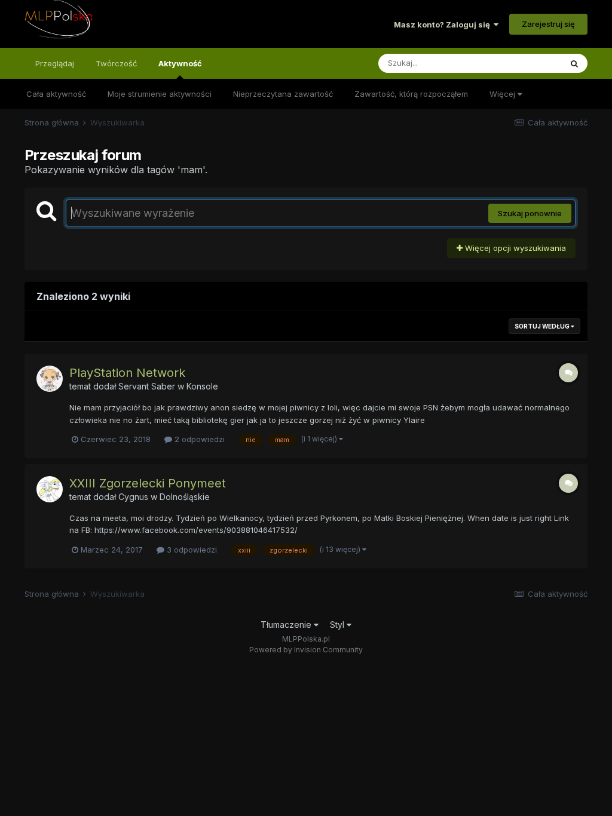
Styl (338, 624)
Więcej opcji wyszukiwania (514, 248)
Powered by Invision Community (306, 649)
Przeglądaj (54, 63)
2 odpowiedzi (198, 439)
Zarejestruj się (548, 24)
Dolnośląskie (185, 497)
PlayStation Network (127, 373)
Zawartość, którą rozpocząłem (411, 94)
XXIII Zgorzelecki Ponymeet (147, 483)
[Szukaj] (574, 63)
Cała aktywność (56, 94)
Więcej (503, 94)
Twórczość (116, 63)
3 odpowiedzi (190, 549)
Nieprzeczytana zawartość (283, 94)
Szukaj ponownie (530, 213)
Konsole (202, 386)
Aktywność (180, 63)
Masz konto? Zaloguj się (444, 24)
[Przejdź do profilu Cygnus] (49, 489)
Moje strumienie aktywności (160, 94)
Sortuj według (543, 326)
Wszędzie (527, 63)
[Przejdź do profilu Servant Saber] (49, 379)
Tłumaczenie (287, 624)
